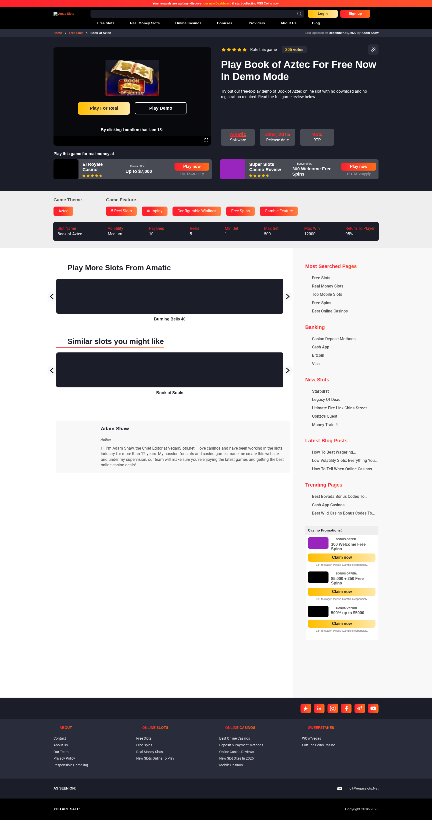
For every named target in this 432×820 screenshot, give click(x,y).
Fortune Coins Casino (318, 745)
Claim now (342, 557)
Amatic (238, 134)
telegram (359, 708)
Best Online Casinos (234, 738)
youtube (373, 708)
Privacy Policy (64, 758)
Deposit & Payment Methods (241, 745)
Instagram (333, 708)
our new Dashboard (217, 3)
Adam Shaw (370, 33)
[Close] (206, 50)
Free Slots (144, 738)
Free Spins (144, 745)
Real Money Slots (149, 752)
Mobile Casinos (231, 765)
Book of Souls (169, 393)
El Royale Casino (92, 167)
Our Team (61, 752)
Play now (191, 166)
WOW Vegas (311, 738)
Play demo (160, 108)
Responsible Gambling (71, 765)
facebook (346, 708)
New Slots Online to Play (155, 758)
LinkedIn (319, 708)
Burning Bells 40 (170, 319)
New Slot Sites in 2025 (236, 758)
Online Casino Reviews (236, 752)
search (299, 13)
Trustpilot (305, 708)
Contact (60, 738)
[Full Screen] (206, 141)
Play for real (104, 108)
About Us (61, 745)
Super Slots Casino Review (265, 167)
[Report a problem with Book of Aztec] (373, 49)
